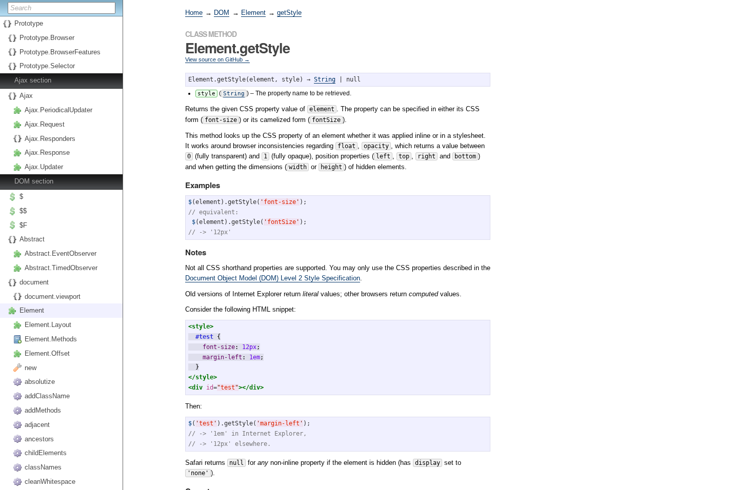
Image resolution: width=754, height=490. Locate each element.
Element (31, 310)
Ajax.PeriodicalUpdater (58, 110)
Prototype (28, 23)
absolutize (40, 381)
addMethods (43, 410)
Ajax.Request (45, 124)
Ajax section (32, 80)
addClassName (47, 396)
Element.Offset (47, 353)
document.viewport (53, 296)
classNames (43, 467)
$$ (23, 211)
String (324, 79)
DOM (221, 12)
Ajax (26, 95)
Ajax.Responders (50, 138)
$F (23, 225)
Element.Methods (51, 339)
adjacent (37, 424)
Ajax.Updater (44, 167)
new (30, 368)
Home (194, 12)
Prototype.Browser (46, 38)
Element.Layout (48, 325)
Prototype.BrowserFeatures (60, 52)
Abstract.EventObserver (60, 253)
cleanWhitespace (50, 481)
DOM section (33, 181)
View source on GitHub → (217, 59)
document (34, 282)
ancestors (39, 439)
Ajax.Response (47, 152)
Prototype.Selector (47, 66)
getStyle (289, 12)
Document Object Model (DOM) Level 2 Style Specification (272, 278)
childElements (46, 453)
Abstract (32, 239)
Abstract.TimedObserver (61, 268)
